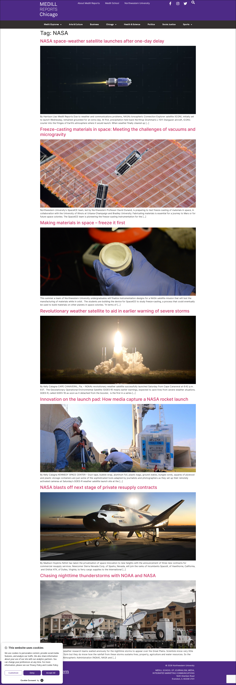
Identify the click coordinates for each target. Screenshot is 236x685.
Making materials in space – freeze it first (82, 222)
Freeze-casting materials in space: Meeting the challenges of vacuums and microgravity (117, 132)
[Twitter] (185, 3)
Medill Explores (51, 24)
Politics (151, 24)
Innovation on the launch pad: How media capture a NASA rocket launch (114, 399)
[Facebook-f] (170, 3)
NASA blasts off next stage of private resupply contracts (98, 487)
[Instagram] (177, 3)
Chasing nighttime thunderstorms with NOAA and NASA (98, 575)
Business (94, 24)
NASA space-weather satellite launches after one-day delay (102, 41)
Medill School (112, 3)
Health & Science (132, 24)
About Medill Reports (89, 3)
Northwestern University (137, 3)
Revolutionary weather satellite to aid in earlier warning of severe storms (114, 311)
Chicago (110, 24)
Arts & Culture (75, 24)
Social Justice (168, 24)
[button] (193, 2)
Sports (186, 24)
